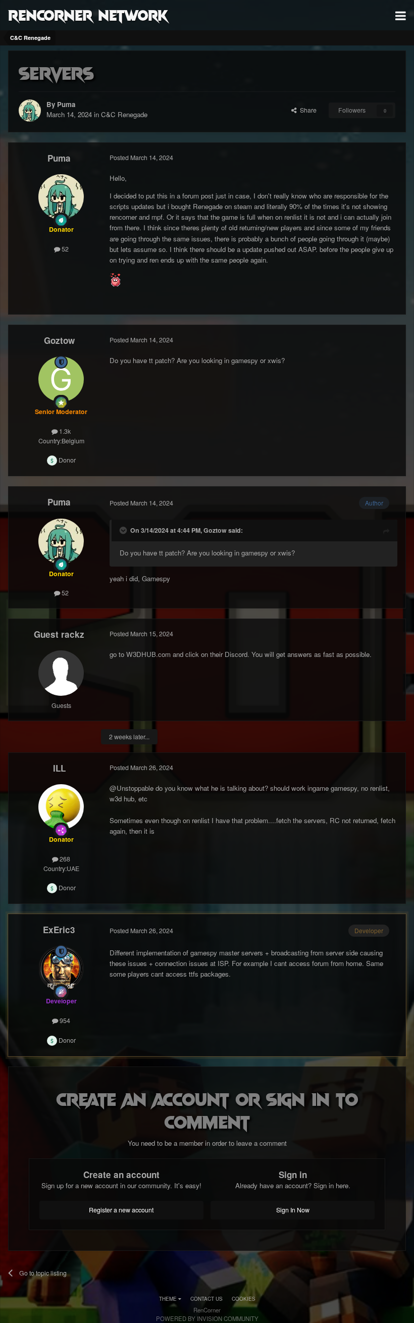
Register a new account (121, 1209)
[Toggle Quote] (124, 530)
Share (307, 110)
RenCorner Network (88, 15)
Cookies (243, 1298)
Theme (168, 1298)
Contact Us (206, 1298)
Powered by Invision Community (207, 1318)
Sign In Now (292, 1209)
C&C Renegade (124, 114)
